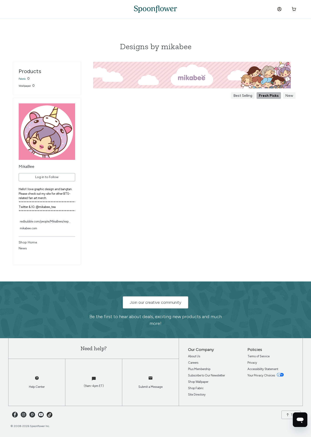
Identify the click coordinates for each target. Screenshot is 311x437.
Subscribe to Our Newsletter (206, 375)
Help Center (37, 386)
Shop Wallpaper (198, 381)
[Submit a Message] (150, 380)
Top (293, 415)
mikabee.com (28, 228)
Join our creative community (155, 302)
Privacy (252, 362)
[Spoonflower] (155, 9)
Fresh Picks (269, 95)
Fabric (22, 78)
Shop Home (28, 242)
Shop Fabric (196, 388)
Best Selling (242, 95)
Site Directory (197, 394)
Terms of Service (258, 356)
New (289, 95)
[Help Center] (37, 380)
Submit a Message (150, 386)
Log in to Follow (47, 177)
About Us (194, 356)
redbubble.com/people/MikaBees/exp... (45, 221)
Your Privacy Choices (261, 375)
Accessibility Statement (262, 369)
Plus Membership (199, 369)
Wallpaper (25, 85)
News (23, 248)
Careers (193, 362)
